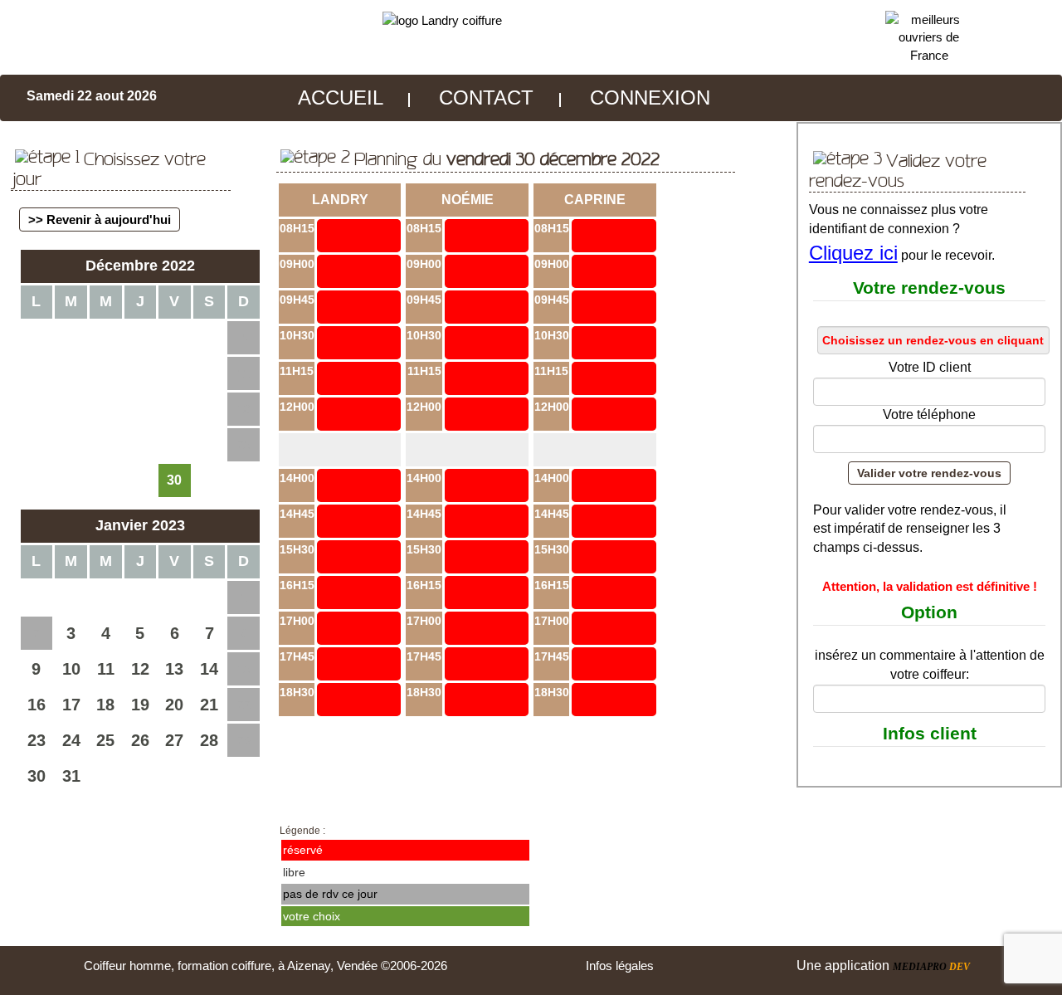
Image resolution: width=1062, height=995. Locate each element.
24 (71, 740)
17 (71, 704)
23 (36, 740)
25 (105, 740)
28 (209, 740)
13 (174, 669)
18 (105, 704)
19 (140, 704)
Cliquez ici (853, 252)
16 (36, 704)
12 (140, 669)
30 (36, 776)
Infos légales (620, 965)
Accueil (340, 97)
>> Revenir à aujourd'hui (99, 219)
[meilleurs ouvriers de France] (929, 36)
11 (105, 669)
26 (140, 740)
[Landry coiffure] (442, 19)
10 (71, 669)
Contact (486, 97)
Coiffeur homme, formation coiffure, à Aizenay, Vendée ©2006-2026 (265, 965)
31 (71, 776)
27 (174, 740)
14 (209, 669)
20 (174, 704)
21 (209, 704)
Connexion (650, 97)
